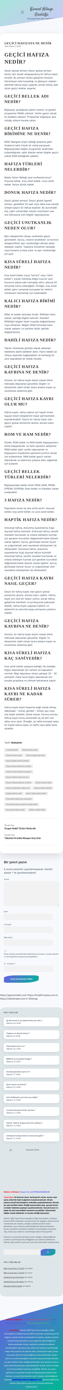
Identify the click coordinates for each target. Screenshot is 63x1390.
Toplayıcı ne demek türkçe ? (18, 1033)
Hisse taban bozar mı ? (15, 1046)
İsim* (6, 911)
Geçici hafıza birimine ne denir (18, 766)
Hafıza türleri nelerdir (42, 788)
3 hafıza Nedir (12, 750)
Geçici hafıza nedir (43, 782)
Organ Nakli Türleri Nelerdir (20, 828)
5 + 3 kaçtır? (10, 964)
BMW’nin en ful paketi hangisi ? (19, 1059)
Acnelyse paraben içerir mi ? (18, 1072)
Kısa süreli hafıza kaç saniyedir (19, 799)
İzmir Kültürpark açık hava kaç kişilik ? (22, 1097)
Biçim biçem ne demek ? (16, 1084)
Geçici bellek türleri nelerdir (17, 761)
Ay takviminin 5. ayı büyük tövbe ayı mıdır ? (24, 1020)
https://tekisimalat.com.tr (14, 998)
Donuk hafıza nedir (14, 755)
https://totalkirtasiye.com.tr (42, 995)
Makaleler (16, 742)
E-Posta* (7, 924)
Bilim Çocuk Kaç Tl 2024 (14, 1268)
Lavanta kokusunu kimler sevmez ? (21, 1110)
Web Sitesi (8, 937)
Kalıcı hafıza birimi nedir (36, 793)
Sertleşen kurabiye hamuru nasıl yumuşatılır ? (25, 1136)
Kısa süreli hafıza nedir (15, 810)
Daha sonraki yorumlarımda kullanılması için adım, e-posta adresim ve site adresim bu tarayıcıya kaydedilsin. (31, 955)
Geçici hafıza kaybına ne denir (18, 782)
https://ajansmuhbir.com (13, 995)
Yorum (6, 879)
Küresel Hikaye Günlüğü (41, 12)
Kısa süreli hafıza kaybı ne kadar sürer (21, 804)
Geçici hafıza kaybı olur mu (17, 777)
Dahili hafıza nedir (29, 750)
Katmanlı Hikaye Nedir (13, 1286)
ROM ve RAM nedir (37, 810)
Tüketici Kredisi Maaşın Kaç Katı (22, 838)
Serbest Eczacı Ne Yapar (14, 1277)
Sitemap (33, 998)
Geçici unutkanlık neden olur (18, 788)
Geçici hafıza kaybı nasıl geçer (18, 772)
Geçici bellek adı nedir (35, 755)
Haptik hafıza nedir (14, 793)
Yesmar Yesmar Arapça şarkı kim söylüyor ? (24, 1123)
